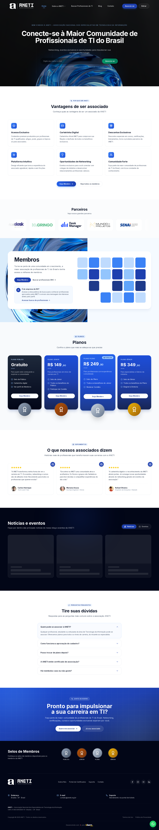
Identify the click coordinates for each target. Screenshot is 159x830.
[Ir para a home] (21, 6)
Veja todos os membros (90, 184)
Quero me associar (67, 729)
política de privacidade (96, 67)
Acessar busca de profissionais (35, 300)
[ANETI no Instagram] (138, 782)
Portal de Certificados (77, 782)
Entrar (143, 6)
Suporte (92, 782)
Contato (110, 6)
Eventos (144, 526)
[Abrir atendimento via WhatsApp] (153, 824)
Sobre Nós (62, 782)
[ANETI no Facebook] (132, 782)
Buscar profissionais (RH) (43, 280)
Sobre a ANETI (58, 6)
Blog (100, 6)
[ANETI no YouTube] (143, 782)
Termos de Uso (127, 817)
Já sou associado (93, 729)
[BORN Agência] (89, 825)
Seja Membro (64, 184)
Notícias (130, 526)
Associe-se (129, 6)
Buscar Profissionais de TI (82, 6)
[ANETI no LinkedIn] (149, 782)
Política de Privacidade (143, 817)
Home (44, 6)
